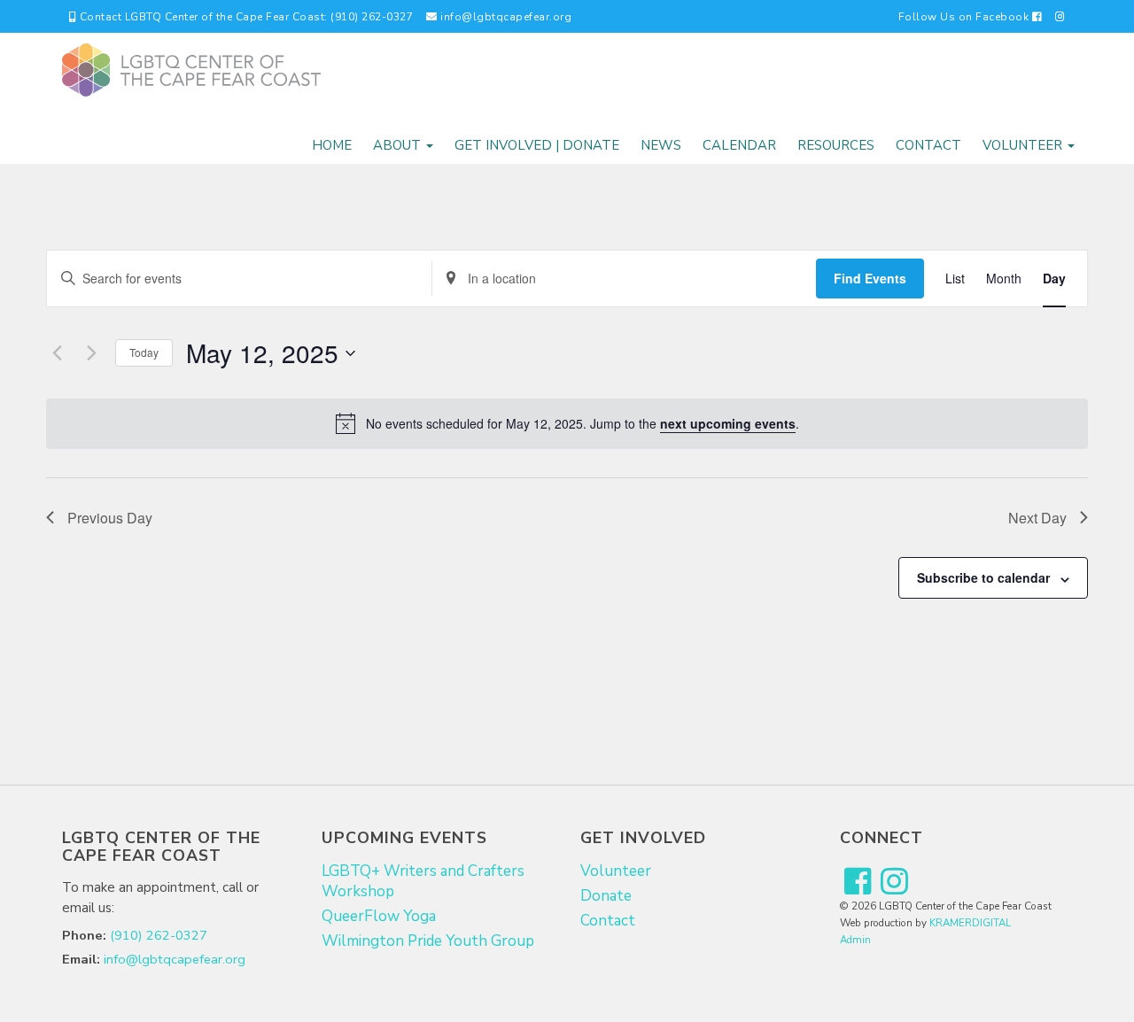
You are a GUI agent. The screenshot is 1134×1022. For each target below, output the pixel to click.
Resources (835, 145)
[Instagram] (1061, 16)
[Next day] (91, 353)
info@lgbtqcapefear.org (505, 17)
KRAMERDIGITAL (970, 923)
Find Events (870, 278)
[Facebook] (858, 882)
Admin (855, 940)
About (398, 145)
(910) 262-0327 (158, 935)
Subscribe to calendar (983, 577)
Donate (606, 896)
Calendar (739, 145)
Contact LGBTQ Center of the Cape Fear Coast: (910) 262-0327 (244, 17)
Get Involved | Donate (536, 145)
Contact (928, 145)
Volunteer (1024, 145)
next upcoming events (728, 423)
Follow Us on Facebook (965, 17)
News (661, 145)
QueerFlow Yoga (379, 916)
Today (144, 352)
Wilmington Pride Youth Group (428, 941)
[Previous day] (56, 353)
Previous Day (109, 517)
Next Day (1037, 517)
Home (332, 145)
